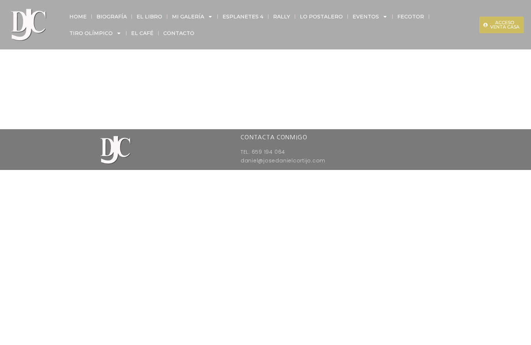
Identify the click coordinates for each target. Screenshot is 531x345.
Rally (281, 16)
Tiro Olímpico (91, 33)
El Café (142, 33)
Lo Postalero (321, 16)
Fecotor (410, 16)
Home (78, 16)
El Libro (149, 16)
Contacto (178, 33)
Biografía (111, 16)
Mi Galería (188, 16)
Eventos (366, 16)
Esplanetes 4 (243, 16)
